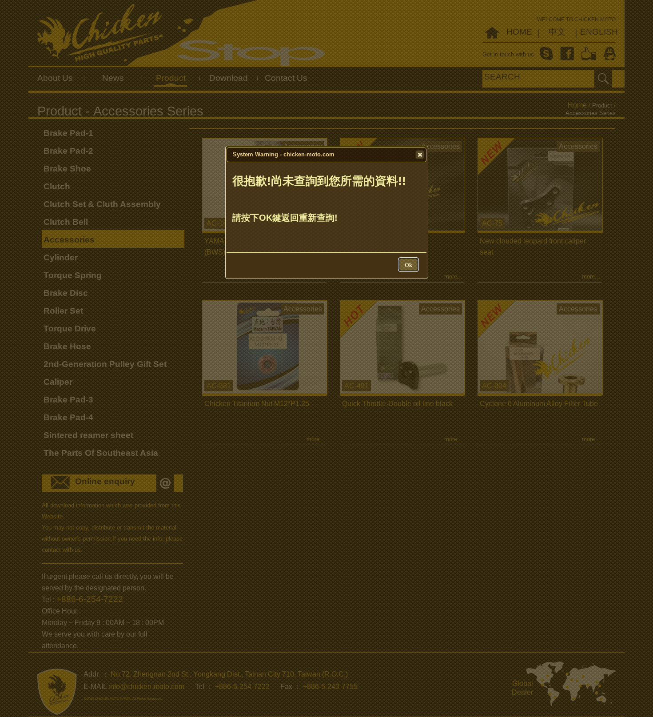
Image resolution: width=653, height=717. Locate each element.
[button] (419, 154)
